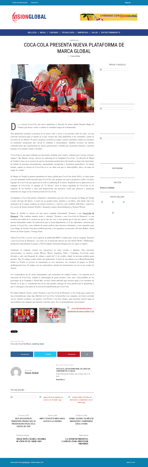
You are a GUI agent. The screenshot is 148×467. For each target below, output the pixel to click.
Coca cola (14, 344)
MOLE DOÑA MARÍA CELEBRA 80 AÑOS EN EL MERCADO (31, 438)
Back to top (131, 462)
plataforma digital (38, 344)
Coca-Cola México (24, 344)
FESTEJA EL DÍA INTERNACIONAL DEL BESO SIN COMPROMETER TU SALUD (73, 370)
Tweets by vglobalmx (107, 187)
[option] (23, 412)
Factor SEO (25, 462)
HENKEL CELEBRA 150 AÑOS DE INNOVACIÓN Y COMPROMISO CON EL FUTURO (81, 421)
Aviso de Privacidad (20, 2)
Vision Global (75, 56)
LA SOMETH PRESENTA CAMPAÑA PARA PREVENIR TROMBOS (75, 439)
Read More (60, 379)
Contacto (34, 2)
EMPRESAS (74, 40)
